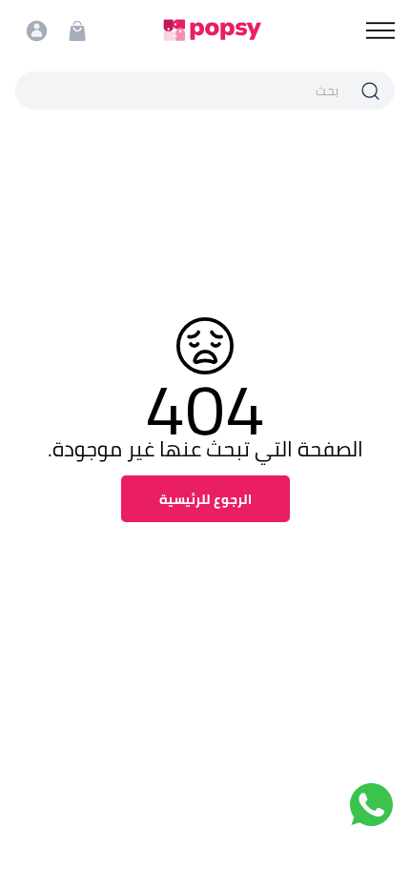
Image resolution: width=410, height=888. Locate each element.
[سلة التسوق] (77, 30)
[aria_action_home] (212, 30)
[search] (180, 90)
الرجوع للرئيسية (205, 499)
